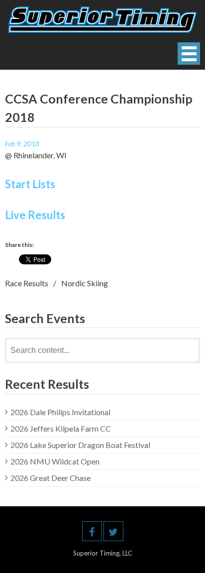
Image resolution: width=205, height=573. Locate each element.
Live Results (35, 215)
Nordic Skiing (84, 283)
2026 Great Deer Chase (50, 477)
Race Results (26, 283)
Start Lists (30, 184)
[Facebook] (92, 531)
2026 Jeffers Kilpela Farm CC (60, 428)
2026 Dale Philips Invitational (60, 412)
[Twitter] (113, 531)
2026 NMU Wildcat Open (55, 461)
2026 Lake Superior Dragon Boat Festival (80, 445)
